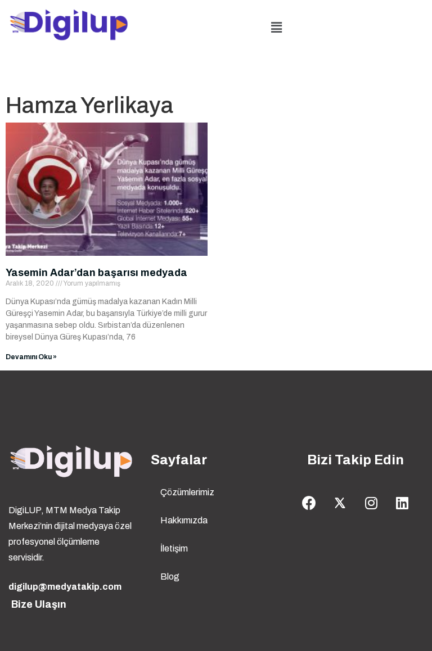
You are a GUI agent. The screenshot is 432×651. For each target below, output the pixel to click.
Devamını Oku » (31, 357)
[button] (276, 27)
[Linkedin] (402, 503)
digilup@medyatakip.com (65, 586)
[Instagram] (371, 503)
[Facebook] (309, 503)
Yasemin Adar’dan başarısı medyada (96, 272)
